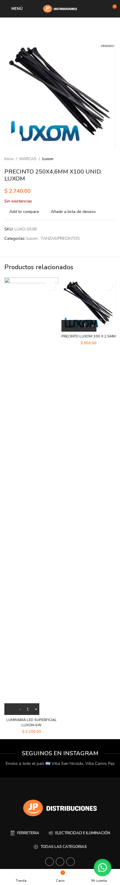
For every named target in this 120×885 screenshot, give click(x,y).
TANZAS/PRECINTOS (60, 238)
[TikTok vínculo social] (70, 861)
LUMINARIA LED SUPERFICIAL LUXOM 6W (31, 722)
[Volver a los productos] (105, 158)
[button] (102, 867)
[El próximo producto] (112, 158)
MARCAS (28, 159)
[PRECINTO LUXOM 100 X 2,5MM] (88, 304)
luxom (47, 159)
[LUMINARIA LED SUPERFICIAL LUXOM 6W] (31, 496)
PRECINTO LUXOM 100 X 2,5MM (88, 336)
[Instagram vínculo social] (49, 861)
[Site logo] (60, 8)
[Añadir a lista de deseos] (50, 285)
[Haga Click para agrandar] (15, 138)
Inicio (9, 159)
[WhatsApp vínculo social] (60, 861)
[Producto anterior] (98, 158)
